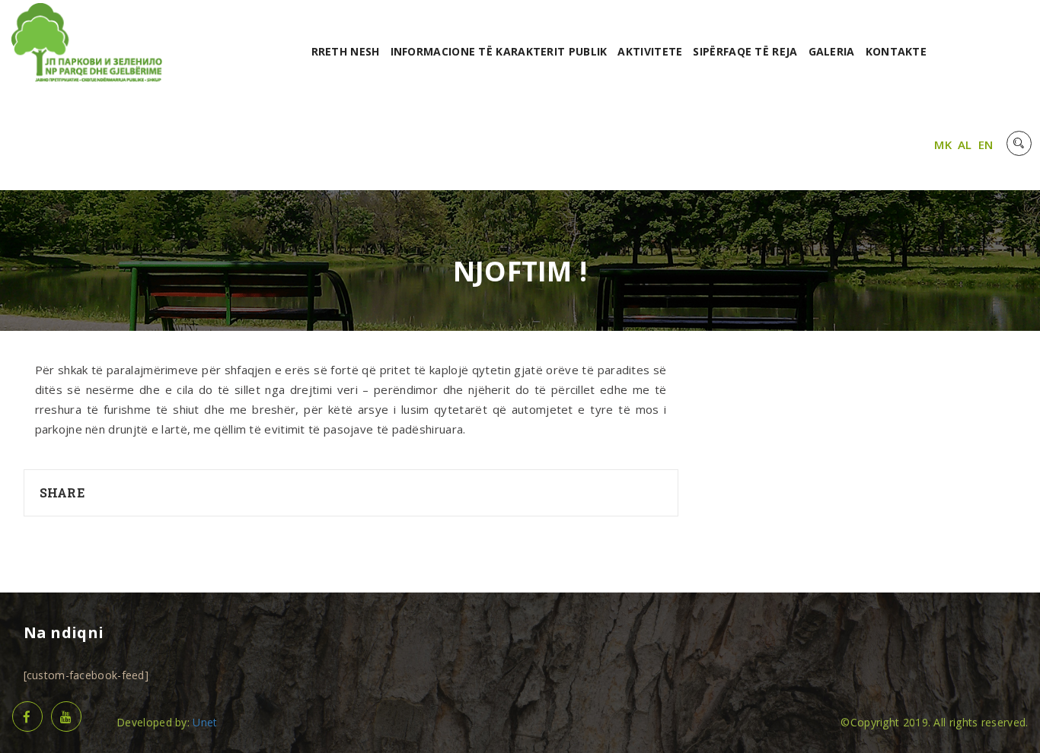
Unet (205, 722)
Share (62, 492)
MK (943, 144)
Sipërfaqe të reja (745, 51)
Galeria (832, 51)
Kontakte (896, 51)
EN (986, 144)
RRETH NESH (345, 51)
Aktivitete (649, 51)
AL (965, 144)
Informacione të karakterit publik (499, 51)
